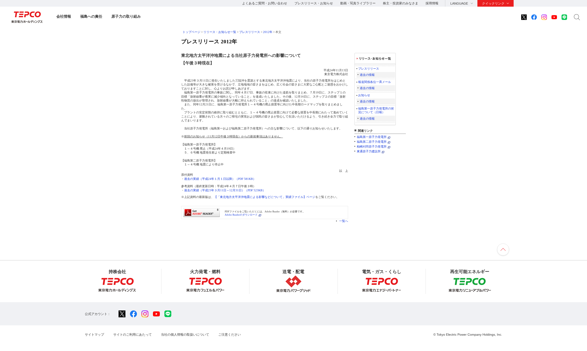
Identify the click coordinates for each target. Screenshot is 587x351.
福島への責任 (91, 16)
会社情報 (63, 16)
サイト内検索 (577, 17)
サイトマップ (94, 334)
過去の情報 (367, 75)
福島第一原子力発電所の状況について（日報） (376, 110)
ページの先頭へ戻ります (503, 249)
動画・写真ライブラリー (358, 3)
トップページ (191, 32)
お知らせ (364, 95)
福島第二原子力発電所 (372, 141)
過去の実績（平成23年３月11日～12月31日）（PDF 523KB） (225, 190)
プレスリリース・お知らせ (313, 3)
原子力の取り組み (126, 16)
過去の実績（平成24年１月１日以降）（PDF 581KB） (220, 179)
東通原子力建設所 (369, 151)
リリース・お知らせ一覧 (219, 32)
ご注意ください (229, 334)
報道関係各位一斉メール (374, 82)
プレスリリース (249, 32)
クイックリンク (493, 3)
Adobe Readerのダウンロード (241, 214)
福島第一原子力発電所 (372, 137)
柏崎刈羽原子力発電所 (372, 146)
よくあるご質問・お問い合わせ (264, 3)
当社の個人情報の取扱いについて (185, 334)
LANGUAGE (459, 3)
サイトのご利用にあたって (132, 334)
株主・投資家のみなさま (400, 3)
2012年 (267, 32)
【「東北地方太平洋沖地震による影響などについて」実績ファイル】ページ (264, 197)
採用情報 (432, 3)
